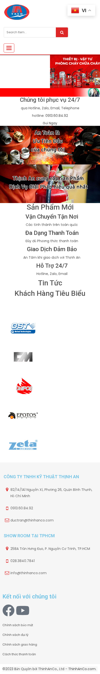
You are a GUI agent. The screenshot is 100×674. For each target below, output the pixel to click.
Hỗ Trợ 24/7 (52, 265)
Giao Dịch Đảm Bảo (52, 249)
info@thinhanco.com (28, 573)
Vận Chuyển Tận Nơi (51, 216)
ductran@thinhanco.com (32, 520)
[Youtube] (23, 610)
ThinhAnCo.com (82, 668)
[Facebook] (8, 610)
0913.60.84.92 (56, 115)
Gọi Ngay (50, 123)
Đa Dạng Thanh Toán (52, 233)
